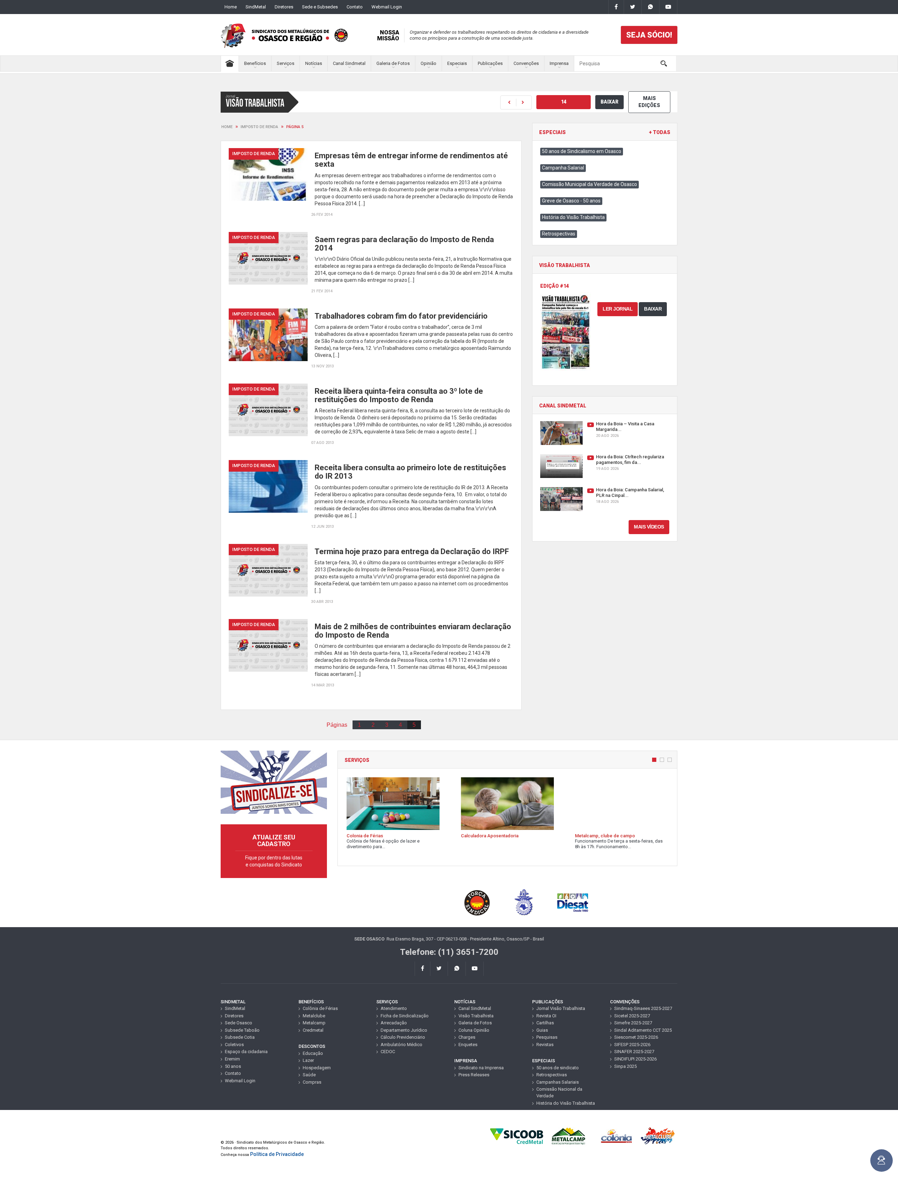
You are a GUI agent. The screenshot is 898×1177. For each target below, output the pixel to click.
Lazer (308, 1060)
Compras (312, 1082)
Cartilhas (545, 1022)
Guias (542, 1030)
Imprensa (559, 63)
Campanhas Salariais (557, 1082)
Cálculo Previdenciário (403, 1037)
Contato (355, 6)
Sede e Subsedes (320, 6)
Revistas (545, 1044)
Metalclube (314, 1015)
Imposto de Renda (259, 127)
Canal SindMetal (474, 1008)
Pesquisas (546, 1037)
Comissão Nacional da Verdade (559, 1092)
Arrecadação (394, 1022)
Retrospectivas (558, 234)
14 (564, 102)
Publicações (490, 63)
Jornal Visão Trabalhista (560, 1008)
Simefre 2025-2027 (633, 1022)
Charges (466, 1037)
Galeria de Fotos (393, 63)
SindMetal (256, 6)
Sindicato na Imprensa (481, 1067)
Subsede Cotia (240, 1037)
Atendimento (394, 1008)
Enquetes (467, 1044)
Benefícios (255, 63)
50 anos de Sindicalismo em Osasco (581, 151)
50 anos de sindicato (557, 1067)
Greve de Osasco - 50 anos (571, 201)
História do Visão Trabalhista (573, 217)
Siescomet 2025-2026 (636, 1037)
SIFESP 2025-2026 (632, 1044)
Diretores (284, 6)
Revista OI (546, 1015)
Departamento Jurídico (404, 1030)
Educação (313, 1053)
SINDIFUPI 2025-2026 (635, 1059)
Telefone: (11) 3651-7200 (449, 952)
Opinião (428, 63)
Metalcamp (314, 1022)
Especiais (457, 63)
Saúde (309, 1074)
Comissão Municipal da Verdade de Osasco (589, 184)
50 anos (233, 1066)
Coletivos (234, 1044)
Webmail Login (386, 6)
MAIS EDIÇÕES (649, 101)
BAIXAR (609, 102)
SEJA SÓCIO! (649, 35)
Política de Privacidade (277, 1154)
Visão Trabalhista (476, 1015)
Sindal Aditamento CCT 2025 (643, 1030)
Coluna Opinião (473, 1030)
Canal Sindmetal (349, 63)
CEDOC (388, 1051)
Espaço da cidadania (246, 1051)
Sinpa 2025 (625, 1066)
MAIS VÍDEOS (649, 527)
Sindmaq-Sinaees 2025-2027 (643, 1008)
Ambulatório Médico (401, 1044)
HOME (227, 127)
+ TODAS (659, 132)
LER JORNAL (617, 309)
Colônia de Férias (320, 1008)
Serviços (285, 63)
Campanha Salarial (563, 168)
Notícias (313, 63)
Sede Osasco (238, 1022)
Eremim (232, 1059)
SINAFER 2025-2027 (634, 1051)
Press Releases (473, 1074)
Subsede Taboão (242, 1030)
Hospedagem (317, 1067)
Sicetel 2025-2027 (632, 1015)
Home (230, 6)
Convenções (526, 63)
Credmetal (313, 1030)
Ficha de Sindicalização (405, 1015)
